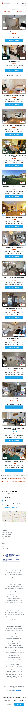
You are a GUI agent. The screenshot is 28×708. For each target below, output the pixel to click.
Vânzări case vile (14, 581)
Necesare (7, 700)
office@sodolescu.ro (10, 500)
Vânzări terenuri (14, 595)
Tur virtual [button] (16, 334)
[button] (25, 11)
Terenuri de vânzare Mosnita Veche (14, 603)
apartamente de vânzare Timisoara (11, 480)
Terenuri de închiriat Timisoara (14, 659)
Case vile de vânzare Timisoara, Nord (14, 591)
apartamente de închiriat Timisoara (18, 478)
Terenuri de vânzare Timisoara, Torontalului (14, 602)
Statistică (15, 700)
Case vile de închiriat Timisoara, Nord (14, 650)
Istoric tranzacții (5, 541)
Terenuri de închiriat (14, 655)
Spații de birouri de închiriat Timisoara (14, 666)
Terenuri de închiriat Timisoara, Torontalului (14, 661)
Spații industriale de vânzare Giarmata (14, 616)
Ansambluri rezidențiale (7, 532)
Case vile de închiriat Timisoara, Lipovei (14, 649)
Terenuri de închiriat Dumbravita (14, 657)
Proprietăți (4, 530)
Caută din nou (6, 11)
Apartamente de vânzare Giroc (14, 576)
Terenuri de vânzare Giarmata (14, 605)
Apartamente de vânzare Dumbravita (14, 572)
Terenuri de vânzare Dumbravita (14, 598)
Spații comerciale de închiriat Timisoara (14, 668)
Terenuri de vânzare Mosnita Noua (14, 600)
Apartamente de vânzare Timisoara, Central (14, 574)
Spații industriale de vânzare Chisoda (14, 621)
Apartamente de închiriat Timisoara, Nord (14, 636)
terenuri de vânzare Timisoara (18, 481)
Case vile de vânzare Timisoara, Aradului (14, 588)
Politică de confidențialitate (8, 551)
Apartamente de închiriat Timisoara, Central (14, 630)
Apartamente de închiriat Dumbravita (14, 638)
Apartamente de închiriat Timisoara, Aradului (14, 632)
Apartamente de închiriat (14, 626)
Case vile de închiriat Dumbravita (14, 645)
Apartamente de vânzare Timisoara (14, 569)
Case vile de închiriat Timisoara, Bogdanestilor (14, 652)
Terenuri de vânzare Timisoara (14, 596)
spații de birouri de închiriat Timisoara (14, 482)
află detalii (18, 697)
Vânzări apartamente (14, 567)
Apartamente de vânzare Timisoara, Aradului (14, 570)
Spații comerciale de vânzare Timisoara (14, 612)
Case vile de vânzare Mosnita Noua (14, 586)
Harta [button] (23, 28)
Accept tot (19, 704)
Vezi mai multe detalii (14, 40)
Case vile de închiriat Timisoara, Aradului (14, 647)
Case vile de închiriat (14, 641)
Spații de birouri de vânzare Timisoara (14, 610)
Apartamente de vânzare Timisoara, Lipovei (14, 577)
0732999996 (8, 497)
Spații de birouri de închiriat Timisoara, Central (14, 669)
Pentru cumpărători (6, 534)
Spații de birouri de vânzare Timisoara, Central (14, 614)
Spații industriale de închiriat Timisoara (14, 674)
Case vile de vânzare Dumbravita (14, 584)
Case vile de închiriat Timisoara (14, 643)
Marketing (21, 700)
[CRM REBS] (17, 690)
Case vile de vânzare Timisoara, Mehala (14, 590)
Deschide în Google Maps (11, 507)
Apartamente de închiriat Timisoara (14, 628)
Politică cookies (5, 548)
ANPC (3, 546)
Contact (3, 543)
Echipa (3, 539)
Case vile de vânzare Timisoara (14, 582)
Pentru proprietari (6, 536)
